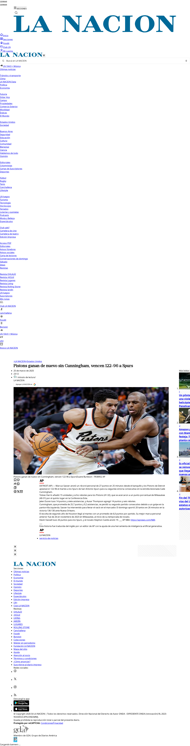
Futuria (3, 94)
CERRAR (3, 2)
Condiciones (47, 723)
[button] (95, 201)
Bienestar (4, 147)
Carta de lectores (8, 255)
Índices (3, 112)
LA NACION (20, 361)
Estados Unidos (7, 122)
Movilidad (5, 109)
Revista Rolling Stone (10, 286)
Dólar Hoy (5, 97)
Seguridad (5, 134)
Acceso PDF (5, 243)
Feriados (4, 209)
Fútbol (3, 178)
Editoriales (5, 162)
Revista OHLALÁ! (8, 274)
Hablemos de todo (9, 153)
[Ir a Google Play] (21, 704)
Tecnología (5, 202)
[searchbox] (94, 60)
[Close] (15, 547)
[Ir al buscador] (16, 12)
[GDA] (21, 732)
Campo (3, 100)
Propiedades (6, 103)
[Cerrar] (43, 55)
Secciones (8, 39)
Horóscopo (5, 205)
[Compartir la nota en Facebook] (15, 491)
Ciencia (3, 150)
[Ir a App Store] (21, 710)
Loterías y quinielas (9, 212)
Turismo (4, 199)
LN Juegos (5, 196)
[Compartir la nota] (15, 484)
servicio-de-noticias (48, 538)
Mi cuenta (8, 51)
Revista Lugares (7, 280)
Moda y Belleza (7, 218)
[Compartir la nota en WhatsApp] (18, 484)
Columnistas (6, 165)
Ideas (2, 264)
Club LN (7, 47)
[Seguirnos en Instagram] (15, 687)
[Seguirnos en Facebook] (15, 671)
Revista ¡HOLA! (7, 277)
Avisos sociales (7, 252)
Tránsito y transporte (10, 75)
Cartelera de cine (8, 230)
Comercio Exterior (9, 106)
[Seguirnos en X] (15, 679)
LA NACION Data (8, 81)
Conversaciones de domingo (14, 258)
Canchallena (6, 187)
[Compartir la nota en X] (18, 491)
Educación (5, 137)
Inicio (5, 35)
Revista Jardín (6, 289)
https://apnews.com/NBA (143, 520)
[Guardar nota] (15, 480)
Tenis (2, 184)
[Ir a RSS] (15, 695)
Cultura (3, 140)
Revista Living (6, 283)
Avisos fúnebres (8, 249)
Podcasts (4, 215)
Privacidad (58, 723)
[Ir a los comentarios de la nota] (18, 480)
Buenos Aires (6, 131)
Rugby (3, 181)
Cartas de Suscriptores (11, 168)
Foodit (6, 43)
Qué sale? (4, 227)
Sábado (3, 261)
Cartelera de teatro (9, 233)
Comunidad (5, 143)
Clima (2, 78)
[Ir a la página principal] (95, 31)
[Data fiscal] (15, 741)
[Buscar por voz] (186, 60)
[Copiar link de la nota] (15, 488)
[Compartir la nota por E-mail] (21, 491)
